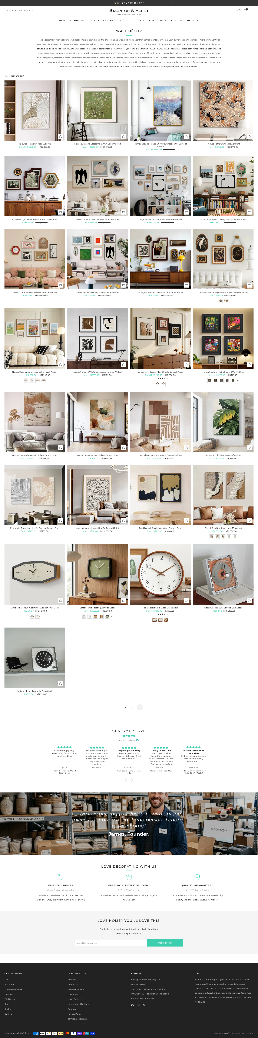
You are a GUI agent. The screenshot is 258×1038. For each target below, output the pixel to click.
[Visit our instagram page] (138, 1005)
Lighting (126, 20)
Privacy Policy (74, 1014)
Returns (72, 1009)
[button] (127, 780)
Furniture (77, 20)
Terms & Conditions (77, 1019)
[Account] (238, 9)
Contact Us (73, 984)
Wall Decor (146, 20)
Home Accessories (102, 20)
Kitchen (176, 20)
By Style (193, 20)
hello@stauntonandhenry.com (146, 979)
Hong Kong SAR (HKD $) (18, 10)
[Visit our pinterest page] (144, 1005)
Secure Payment (76, 989)
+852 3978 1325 (138, 984)
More (149, 3)
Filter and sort (16, 76)
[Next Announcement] (172, 3)
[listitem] (129, 3)
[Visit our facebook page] (132, 1005)
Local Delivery (75, 999)
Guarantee (73, 994)
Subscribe (165, 943)
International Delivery (78, 1004)
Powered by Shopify (221, 1033)
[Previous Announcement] (86, 3)
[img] (129, 735)
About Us (72, 979)
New (62, 20)
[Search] (252, 9)
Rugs (162, 20)
